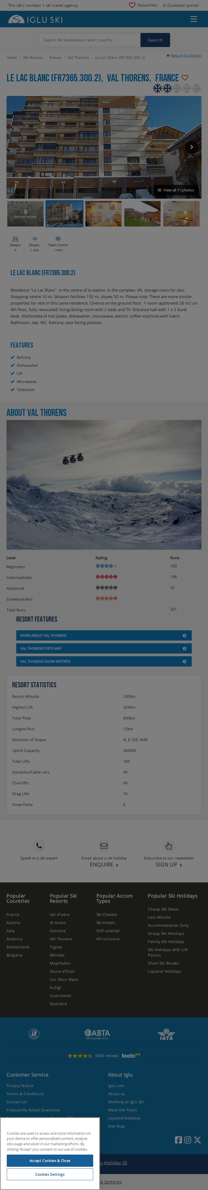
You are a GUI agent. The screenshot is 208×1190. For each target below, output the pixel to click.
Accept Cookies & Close (50, 1160)
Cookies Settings (50, 1174)
